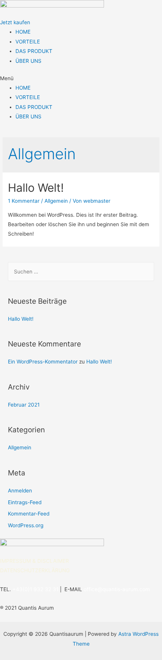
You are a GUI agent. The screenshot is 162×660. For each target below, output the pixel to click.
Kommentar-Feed (28, 514)
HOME (23, 32)
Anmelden (20, 491)
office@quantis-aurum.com (117, 589)
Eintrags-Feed (24, 502)
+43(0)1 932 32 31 (35, 589)
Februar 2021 (24, 405)
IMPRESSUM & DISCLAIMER (34, 561)
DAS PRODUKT (33, 51)
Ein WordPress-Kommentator (43, 362)
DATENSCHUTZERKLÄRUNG (35, 570)
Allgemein (56, 201)
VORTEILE (27, 42)
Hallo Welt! (36, 187)
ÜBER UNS (28, 61)
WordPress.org (25, 525)
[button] (15, 22)
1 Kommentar (24, 201)
